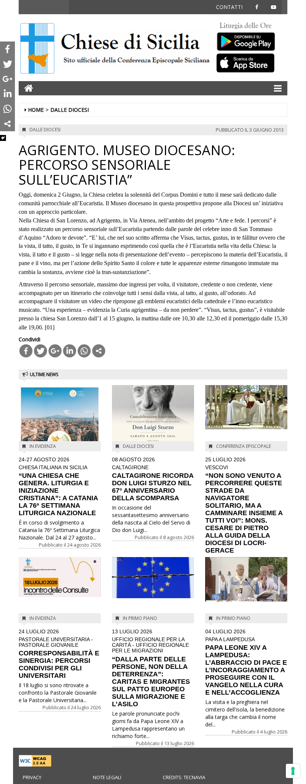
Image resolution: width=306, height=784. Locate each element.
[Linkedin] (69, 350)
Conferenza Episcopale (243, 446)
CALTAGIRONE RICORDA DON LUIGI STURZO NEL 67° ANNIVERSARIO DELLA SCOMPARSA (152, 479)
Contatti (229, 6)
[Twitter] (40, 350)
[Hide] (3, 138)
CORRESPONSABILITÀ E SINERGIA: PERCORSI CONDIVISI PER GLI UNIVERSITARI (59, 654)
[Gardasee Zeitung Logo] (134, 49)
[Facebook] (25, 350)
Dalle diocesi (69, 109)
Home (36, 109)
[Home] (37, 49)
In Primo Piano (140, 618)
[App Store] (250, 62)
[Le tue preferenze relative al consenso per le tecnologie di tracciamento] (293, 771)
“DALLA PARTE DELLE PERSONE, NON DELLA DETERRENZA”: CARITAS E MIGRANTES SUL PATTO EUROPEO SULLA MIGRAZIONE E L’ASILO (151, 668)
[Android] (250, 40)
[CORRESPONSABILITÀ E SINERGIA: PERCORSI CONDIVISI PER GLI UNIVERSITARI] (60, 577)
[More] (98, 350)
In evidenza (42, 446)
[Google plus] (55, 350)
